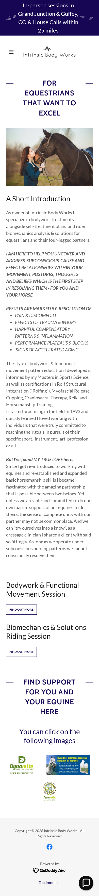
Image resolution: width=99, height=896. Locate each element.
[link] (49, 52)
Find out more (21, 609)
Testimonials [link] (49, 882)
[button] (12, 52)
